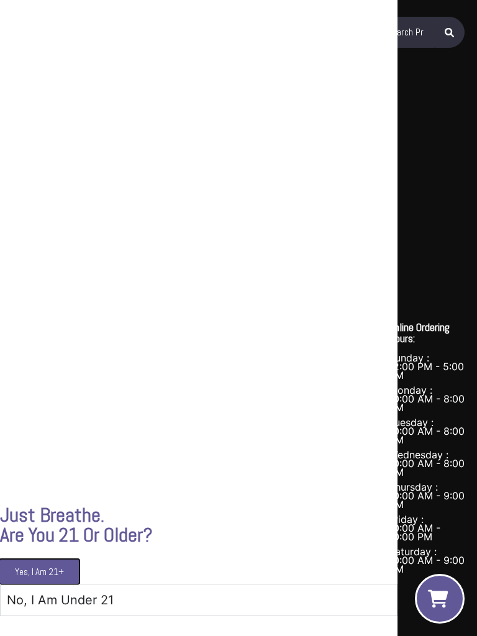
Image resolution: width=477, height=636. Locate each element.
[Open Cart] (440, 599)
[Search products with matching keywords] (450, 32)
